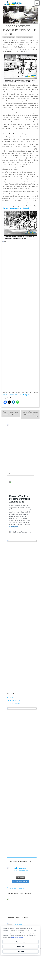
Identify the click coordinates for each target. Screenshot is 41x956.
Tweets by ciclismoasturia (15, 888)
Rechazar (20, 947)
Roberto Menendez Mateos (24, 37)
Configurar (20, 951)
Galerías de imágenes (14, 700)
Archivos (10, 697)
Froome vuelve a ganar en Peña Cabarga (11, 413)
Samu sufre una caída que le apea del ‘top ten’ (30, 414)
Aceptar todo (20, 942)
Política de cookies (17, 937)
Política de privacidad (14, 703)
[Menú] (37, 3)
